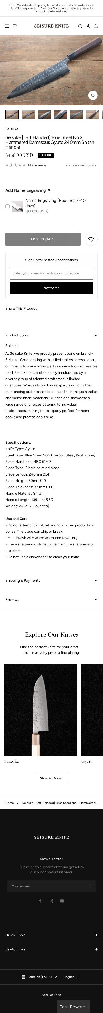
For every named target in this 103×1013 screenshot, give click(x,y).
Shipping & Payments (22, 580)
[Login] (88, 26)
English (69, 977)
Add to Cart (42, 239)
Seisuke (11, 129)
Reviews (12, 599)
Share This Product (21, 308)
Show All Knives (51, 778)
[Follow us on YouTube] (62, 901)
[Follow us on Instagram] (50, 901)
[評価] (15, 26)
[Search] (80, 26)
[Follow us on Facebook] (40, 901)
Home (9, 803)
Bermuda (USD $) (39, 977)
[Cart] (96, 26)
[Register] (90, 886)
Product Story (16, 335)
